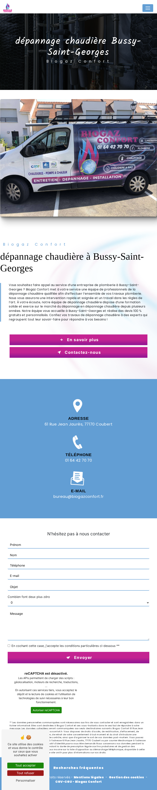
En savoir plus (83, 339)
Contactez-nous (83, 352)
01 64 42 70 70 (78, 460)
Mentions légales (89, 777)
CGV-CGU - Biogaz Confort (78, 782)
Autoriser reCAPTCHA (46, 710)
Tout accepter (25, 765)
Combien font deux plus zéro (29, 597)
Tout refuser (25, 773)
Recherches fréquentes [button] (78, 768)
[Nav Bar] (147, 8)
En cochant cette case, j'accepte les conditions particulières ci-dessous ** (65, 646)
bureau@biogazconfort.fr (78, 496)
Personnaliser (25, 780)
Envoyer (83, 657)
